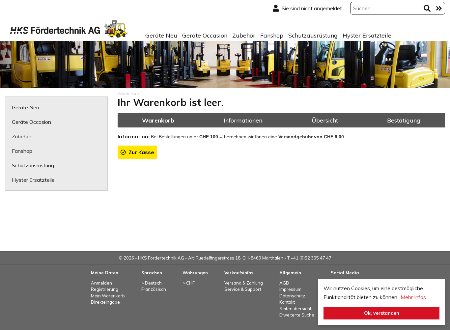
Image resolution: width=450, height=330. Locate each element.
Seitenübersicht (295, 308)
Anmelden (101, 283)
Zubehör (243, 35)
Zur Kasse (140, 152)
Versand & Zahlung (243, 283)
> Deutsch (151, 283)
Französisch (153, 289)
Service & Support (242, 289)
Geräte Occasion (204, 35)
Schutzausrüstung (313, 35)
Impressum (290, 289)
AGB (284, 283)
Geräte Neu (161, 35)
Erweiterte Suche (296, 314)
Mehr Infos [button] (413, 297)
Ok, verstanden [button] (381, 313)
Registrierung (104, 289)
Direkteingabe (105, 302)
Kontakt (287, 302)
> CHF (189, 283)
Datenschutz (292, 295)
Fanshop (271, 35)
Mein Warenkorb (108, 295)
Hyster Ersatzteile (367, 35)
